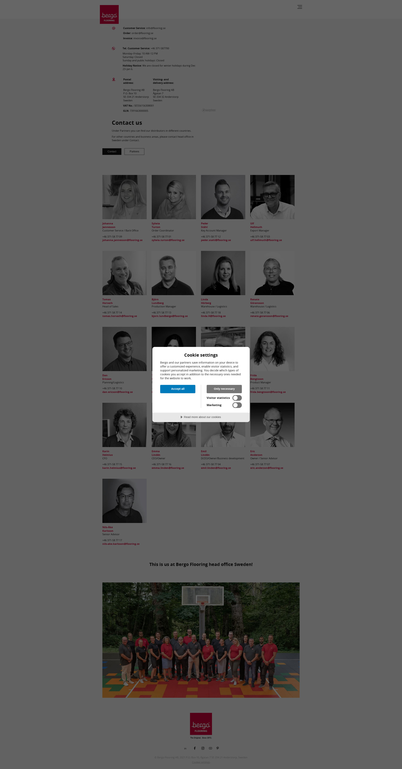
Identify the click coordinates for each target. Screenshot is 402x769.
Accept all (178, 388)
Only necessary (224, 388)
